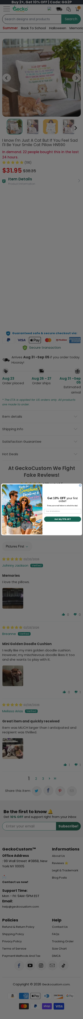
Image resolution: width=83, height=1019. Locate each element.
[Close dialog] (80, 485)
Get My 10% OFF (62, 519)
